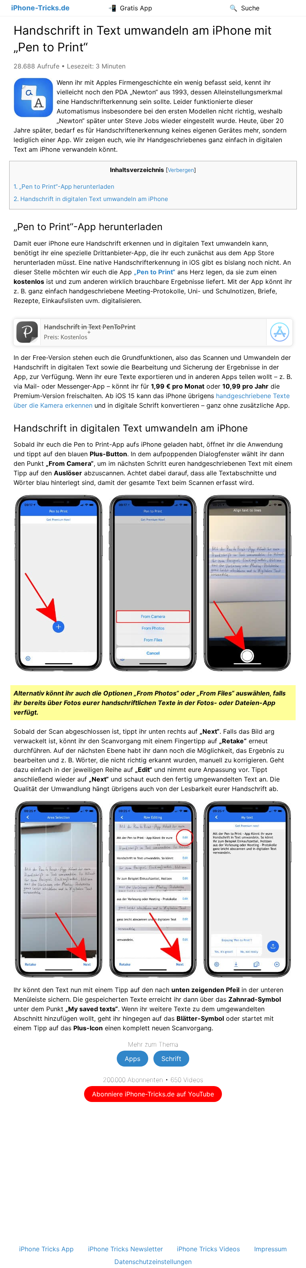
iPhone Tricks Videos (208, 1249)
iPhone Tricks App (46, 1249)
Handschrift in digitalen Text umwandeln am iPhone (91, 199)
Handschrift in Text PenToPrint (89, 326)
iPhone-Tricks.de (40, 8)
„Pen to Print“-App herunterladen (64, 186)
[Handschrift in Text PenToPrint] (27, 340)
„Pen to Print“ (154, 272)
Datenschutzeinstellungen (153, 1262)
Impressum (270, 1249)
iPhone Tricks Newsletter (125, 1249)
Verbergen (181, 170)
